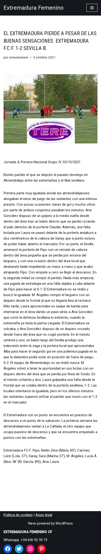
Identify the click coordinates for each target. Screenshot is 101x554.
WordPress (64, 523)
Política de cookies (18, 515)
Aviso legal (43, 515)
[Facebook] (8, 549)
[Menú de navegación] (91, 8)
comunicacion (18, 57)
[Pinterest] (41, 549)
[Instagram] (30, 549)
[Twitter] (19, 549)
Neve (32, 523)
